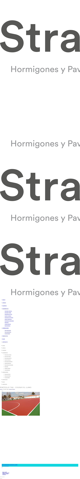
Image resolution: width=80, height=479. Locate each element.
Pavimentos (5, 308)
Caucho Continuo (8, 316)
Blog (3, 339)
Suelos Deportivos (8, 319)
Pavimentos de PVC (8, 314)
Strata (4, 302)
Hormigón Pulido (8, 312)
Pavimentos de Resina (9, 317)
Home (1, 389)
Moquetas (7, 322)
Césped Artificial (8, 324)
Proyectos (5, 336)
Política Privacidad (5, 472)
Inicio (3, 299)
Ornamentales (7, 333)
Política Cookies (5, 473)
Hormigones (5, 328)
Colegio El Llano (12, 389)
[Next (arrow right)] (1, 478)
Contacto (5, 342)
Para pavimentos (8, 332)
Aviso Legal (4, 472)
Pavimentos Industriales (9, 320)
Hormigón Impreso (8, 311)
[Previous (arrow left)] (0, 478)
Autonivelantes (7, 325)
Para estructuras (8, 330)
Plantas (4, 305)
